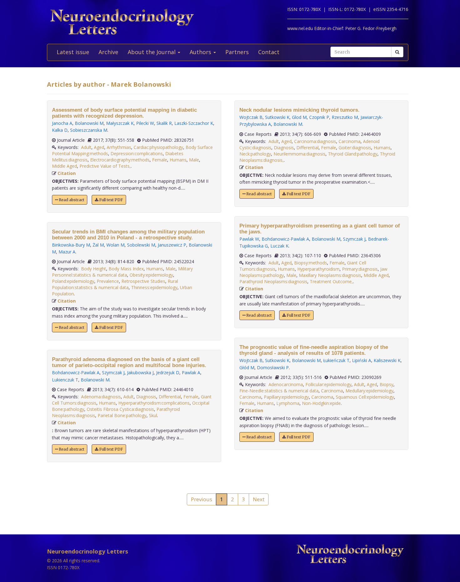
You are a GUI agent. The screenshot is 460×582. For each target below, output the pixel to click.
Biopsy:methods (310, 263)
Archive (108, 52)
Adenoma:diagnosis (101, 397)
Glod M (299, 117)
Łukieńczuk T (336, 360)
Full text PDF (110, 199)
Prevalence (108, 281)
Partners (237, 52)
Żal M (98, 245)
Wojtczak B (251, 117)
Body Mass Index (126, 269)
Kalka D (60, 130)
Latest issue (73, 52)
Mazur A (67, 252)
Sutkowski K (277, 117)
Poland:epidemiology (73, 281)
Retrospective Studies (143, 281)
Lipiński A (361, 360)
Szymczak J (113, 372)
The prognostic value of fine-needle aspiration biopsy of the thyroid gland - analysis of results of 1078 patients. (313, 350)
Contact (268, 52)
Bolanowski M (89, 123)
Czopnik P (319, 117)
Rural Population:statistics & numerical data (115, 284)
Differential (170, 397)
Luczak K (279, 246)
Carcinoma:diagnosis (315, 141)
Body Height (93, 269)
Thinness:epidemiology (154, 287)
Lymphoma (287, 403)
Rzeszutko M (345, 117)
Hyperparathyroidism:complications (154, 403)
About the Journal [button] (152, 52)
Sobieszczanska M (88, 130)
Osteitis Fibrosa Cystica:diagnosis (120, 409)
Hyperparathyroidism (318, 269)
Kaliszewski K (387, 360)
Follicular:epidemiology (328, 384)
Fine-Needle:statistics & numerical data (279, 391)
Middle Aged (64, 166)
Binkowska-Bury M (71, 245)
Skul (153, 415)
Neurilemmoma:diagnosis (299, 154)
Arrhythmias (119, 147)
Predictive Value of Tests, (105, 166)
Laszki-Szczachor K (193, 123)
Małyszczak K (120, 123)
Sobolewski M (141, 245)
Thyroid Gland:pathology (352, 154)
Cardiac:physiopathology (158, 147)
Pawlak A (191, 372)
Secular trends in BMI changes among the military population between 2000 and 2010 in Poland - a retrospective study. (128, 235)
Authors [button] (201, 52)
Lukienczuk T (65, 380)
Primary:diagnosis (360, 269)
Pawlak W (249, 239)
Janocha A (62, 123)
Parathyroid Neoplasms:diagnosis (273, 281)
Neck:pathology (255, 154)
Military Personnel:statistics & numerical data (122, 272)
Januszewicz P (172, 245)
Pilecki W (145, 123)
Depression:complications (136, 153)
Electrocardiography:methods (120, 160)
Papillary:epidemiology (286, 397)
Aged (99, 147)
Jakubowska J (140, 372)
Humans (178, 160)
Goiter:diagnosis (355, 148)
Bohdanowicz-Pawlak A (76, 372)
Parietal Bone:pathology (122, 415)
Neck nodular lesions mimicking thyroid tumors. (299, 110)
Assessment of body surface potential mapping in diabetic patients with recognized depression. (124, 113)
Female (159, 160)
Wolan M (115, 245)
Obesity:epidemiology (151, 275)
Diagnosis (146, 397)
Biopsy (386, 384)
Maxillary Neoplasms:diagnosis (330, 275)
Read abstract (71, 199)
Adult (86, 147)
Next (258, 499)
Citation (67, 173)
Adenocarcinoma (285, 384)
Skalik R (164, 123)
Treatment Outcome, (331, 281)
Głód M (246, 367)
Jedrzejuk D (167, 372)
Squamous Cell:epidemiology (365, 397)
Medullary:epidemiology (369, 391)
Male (194, 160)
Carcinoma (349, 141)
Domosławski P (273, 367)
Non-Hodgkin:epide (321, 403)
